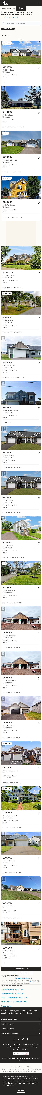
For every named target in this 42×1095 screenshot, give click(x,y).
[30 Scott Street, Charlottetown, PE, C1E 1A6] (21, 108)
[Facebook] (14, 1039)
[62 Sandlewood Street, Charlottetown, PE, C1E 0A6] (21, 403)
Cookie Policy (9, 1085)
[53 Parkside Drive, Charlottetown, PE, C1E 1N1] (21, 583)
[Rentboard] (25, 1053)
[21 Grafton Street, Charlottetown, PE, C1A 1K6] (21, 198)
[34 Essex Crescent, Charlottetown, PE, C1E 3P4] (21, 854)
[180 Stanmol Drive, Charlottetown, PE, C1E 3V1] (21, 358)
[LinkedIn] (28, 1039)
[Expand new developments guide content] (21, 1033)
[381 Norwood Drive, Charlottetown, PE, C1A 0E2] (21, 673)
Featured (4, 35)
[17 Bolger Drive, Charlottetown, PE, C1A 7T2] (21, 313)
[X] (18, 1039)
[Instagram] (23, 1039)
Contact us (27, 1044)
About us (37, 1044)
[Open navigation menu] (38, 3)
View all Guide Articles (23, 978)
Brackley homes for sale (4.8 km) (12, 989)
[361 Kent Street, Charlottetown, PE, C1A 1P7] (21, 538)
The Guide (16, 1044)
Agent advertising (13, 1047)
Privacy (17, 1060)
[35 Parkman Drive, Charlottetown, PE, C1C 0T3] (21, 899)
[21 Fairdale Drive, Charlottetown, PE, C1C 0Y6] (21, 493)
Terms (25, 1060)
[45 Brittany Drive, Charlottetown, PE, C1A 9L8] (21, 268)
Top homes (5, 1044)
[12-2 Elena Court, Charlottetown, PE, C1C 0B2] (21, 944)
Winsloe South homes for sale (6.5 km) (14, 997)
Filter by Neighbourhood (9, 17)
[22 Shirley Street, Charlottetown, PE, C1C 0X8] (21, 718)
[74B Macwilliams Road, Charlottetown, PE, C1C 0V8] (21, 763)
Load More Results (21, 968)
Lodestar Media (23, 1058)
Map (22, 8)
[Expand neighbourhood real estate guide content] (21, 1024)
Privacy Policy (23, 1082)
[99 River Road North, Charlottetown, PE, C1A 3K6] (21, 809)
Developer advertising (29, 1047)
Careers (16, 1049)
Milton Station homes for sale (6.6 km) (14, 1001)
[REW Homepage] (5, 3)
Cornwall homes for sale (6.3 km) (12, 993)
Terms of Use (34, 982)
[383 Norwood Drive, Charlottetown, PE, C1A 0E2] (21, 628)
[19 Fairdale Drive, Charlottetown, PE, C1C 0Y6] (21, 448)
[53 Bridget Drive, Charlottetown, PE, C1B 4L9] (21, 63)
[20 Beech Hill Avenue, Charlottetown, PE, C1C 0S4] (21, 153)
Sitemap (24, 1049)
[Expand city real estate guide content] (21, 1019)
